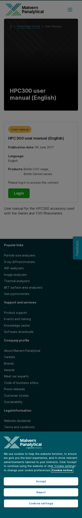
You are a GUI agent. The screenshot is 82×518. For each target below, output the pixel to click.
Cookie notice (62, 470)
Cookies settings (41, 503)
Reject (41, 492)
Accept (41, 481)
